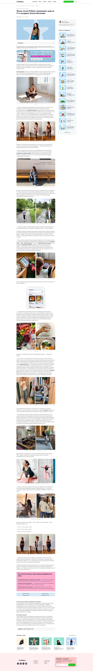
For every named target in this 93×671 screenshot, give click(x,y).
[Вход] (76, 1)
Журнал (49, 1)
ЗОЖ (26, 5)
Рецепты (45, 1)
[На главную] (20, 1)
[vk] (23, 664)
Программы (35, 1)
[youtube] (26, 664)
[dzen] (21, 664)
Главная (17, 5)
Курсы (40, 1)
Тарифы (54, 1)
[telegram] (18, 664)
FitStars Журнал (22, 5)
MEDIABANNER (41, 54)
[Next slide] (76, 644)
